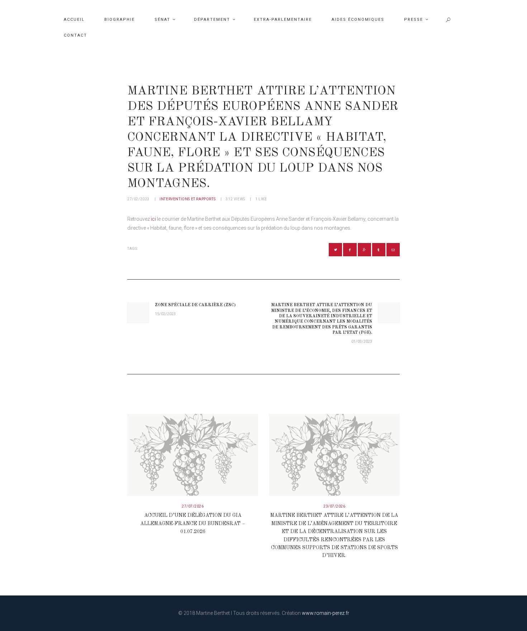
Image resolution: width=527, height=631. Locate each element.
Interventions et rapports (187, 199)
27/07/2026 (193, 506)
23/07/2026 (334, 506)
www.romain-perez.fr (325, 613)
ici (153, 219)
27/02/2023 (138, 199)
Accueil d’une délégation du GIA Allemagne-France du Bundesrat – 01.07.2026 (192, 523)
